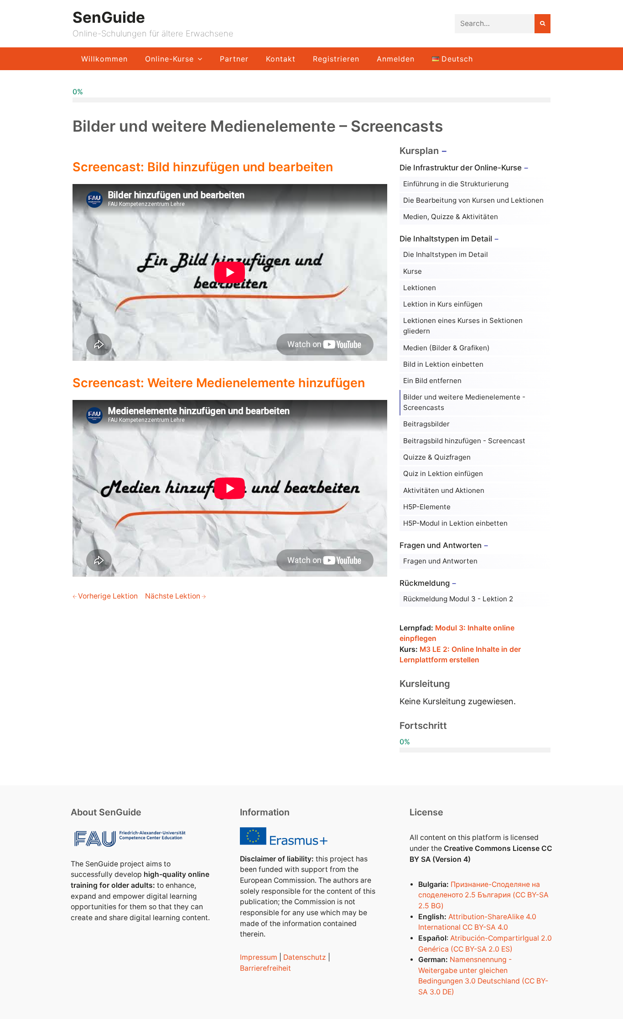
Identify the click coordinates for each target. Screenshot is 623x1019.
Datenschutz (304, 957)
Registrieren (336, 58)
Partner (234, 58)
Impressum (258, 957)
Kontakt (281, 58)
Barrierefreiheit (265, 968)
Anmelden (396, 58)
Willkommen (104, 58)
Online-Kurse (169, 58)
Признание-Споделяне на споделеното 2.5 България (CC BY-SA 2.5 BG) (483, 895)
